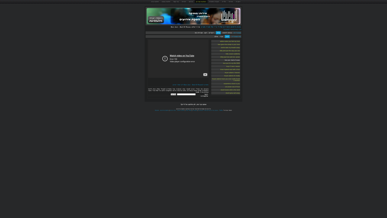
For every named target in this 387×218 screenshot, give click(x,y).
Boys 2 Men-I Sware (233, 66)
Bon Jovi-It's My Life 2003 (231, 63)
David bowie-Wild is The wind (230, 90)
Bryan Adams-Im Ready (232, 76)
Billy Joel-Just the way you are (230, 50)
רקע (205, 33)
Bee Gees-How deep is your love (229, 44)
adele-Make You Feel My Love (230, 41)
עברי (221, 36)
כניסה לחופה (227, 33)
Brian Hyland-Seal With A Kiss (230, 69)
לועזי (227, 36)
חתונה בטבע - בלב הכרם (177, 110)
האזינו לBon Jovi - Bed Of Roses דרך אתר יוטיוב (191, 85)
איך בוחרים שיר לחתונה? (232, 29)
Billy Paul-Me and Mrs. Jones (230, 57)
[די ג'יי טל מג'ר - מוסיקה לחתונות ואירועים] (193, 25)
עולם (216, 36)
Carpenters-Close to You (232, 83)
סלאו (218, 33)
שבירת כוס (199, 33)
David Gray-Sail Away (233, 93)
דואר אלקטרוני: (204, 95)
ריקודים (211, 33)
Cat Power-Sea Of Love (232, 87)
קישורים (194, 110)
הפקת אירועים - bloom (162, 110)
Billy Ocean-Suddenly (233, 54)
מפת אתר (188, 110)
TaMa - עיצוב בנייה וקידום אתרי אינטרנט (210, 110)
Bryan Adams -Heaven (232, 72)
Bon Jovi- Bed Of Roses (232, 60)
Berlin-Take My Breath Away (230, 47)
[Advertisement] (185, 81)
